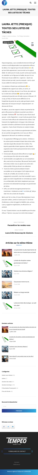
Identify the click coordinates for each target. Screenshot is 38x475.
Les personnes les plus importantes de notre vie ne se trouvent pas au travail (25, 251)
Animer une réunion (7, 375)
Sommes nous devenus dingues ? (23, 271)
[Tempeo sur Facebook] (4, 427)
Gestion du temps (11, 36)
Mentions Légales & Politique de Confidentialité (19, 471)
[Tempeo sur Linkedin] (13, 427)
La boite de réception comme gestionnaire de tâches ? (22, 262)
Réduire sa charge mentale (21, 292)
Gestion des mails (7, 381)
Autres (4, 378)
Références (16, 464)
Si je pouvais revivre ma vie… (22, 282)
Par (23, 36)
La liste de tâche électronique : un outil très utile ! (25, 304)
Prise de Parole (6, 391)
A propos (16, 462)
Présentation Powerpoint (9, 388)
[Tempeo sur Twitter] (8, 427)
